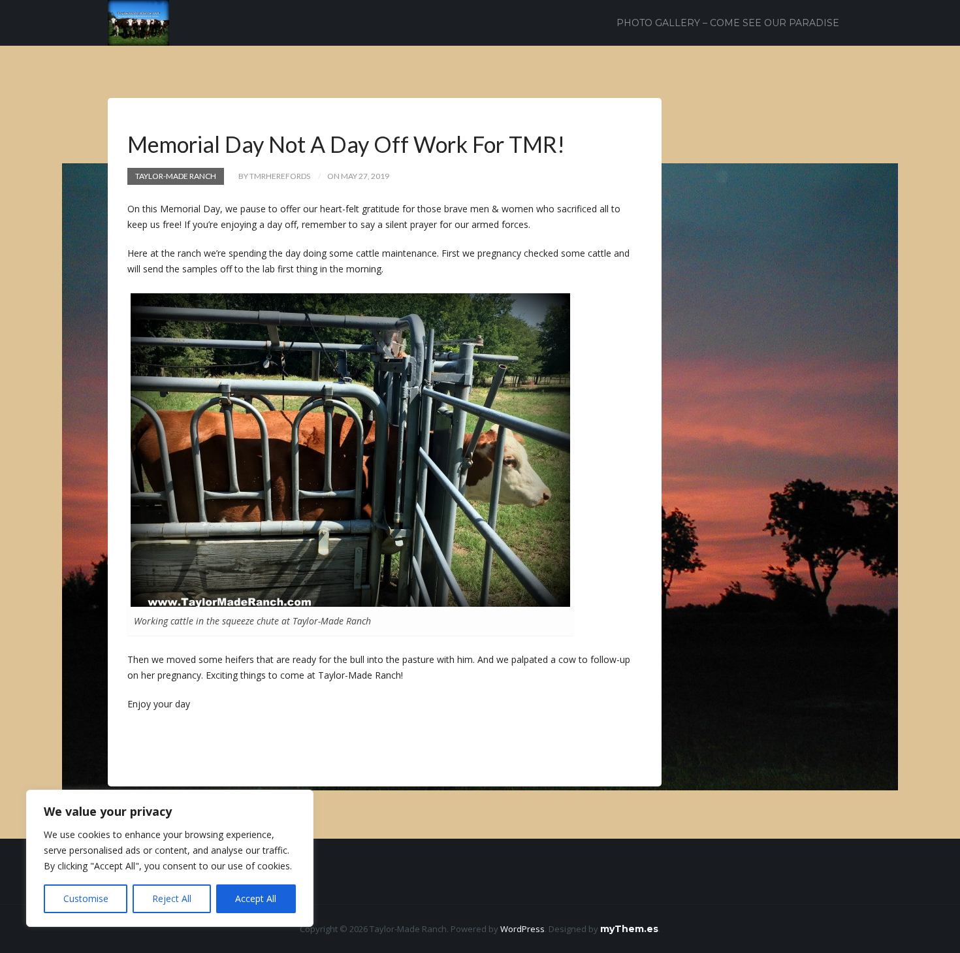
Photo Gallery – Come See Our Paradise (727, 23)
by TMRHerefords (274, 176)
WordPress (522, 929)
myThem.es (629, 929)
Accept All (255, 898)
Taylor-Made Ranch (175, 176)
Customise (85, 898)
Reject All (171, 898)
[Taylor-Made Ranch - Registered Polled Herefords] (138, 22)
